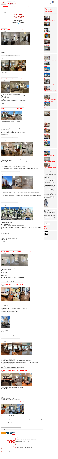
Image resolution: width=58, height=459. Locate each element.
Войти (45, 226)
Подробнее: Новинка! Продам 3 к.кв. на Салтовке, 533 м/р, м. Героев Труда (10, 311)
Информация (26, 6)
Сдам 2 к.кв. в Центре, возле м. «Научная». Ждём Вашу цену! (49, 128)
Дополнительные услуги (30, 6)
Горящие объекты (5, 6)
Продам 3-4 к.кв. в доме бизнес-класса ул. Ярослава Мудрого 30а (13, 339)
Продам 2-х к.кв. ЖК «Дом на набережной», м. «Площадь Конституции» (14, 29)
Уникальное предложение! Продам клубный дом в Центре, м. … (49, 107)
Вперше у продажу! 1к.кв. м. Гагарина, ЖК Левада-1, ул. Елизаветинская (14, 312)
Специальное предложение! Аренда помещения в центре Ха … (50, 167)
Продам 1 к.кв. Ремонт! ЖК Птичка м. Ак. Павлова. (50, 60)
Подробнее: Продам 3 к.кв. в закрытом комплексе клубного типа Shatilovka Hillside (10, 171)
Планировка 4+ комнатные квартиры (48, 11)
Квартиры (13, 6)
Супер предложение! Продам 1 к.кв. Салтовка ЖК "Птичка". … (50, 90)
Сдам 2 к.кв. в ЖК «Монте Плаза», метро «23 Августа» (49, 116)
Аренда (23, 6)
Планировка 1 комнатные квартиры (47, 9)
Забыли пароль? (46, 228)
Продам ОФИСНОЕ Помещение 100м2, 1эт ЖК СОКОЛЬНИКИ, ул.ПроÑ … (49, 161)
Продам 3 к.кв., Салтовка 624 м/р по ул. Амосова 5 (50, 20)
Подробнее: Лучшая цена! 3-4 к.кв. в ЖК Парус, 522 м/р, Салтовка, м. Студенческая (11, 399)
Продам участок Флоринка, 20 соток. (48, 101)
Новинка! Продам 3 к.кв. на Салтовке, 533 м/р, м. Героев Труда (12, 284)
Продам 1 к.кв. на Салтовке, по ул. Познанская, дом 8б (49, 51)
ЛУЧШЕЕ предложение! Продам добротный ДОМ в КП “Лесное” (12, 108)
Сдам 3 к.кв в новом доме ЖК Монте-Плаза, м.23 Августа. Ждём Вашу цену (14, 401)
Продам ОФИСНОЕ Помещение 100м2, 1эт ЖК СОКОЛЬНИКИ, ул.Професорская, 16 (16, 251)
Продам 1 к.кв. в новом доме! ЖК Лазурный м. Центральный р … (49, 72)
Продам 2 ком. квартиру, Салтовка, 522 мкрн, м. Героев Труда (12, 56)
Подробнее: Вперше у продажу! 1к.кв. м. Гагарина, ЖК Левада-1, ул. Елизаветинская (11, 338)
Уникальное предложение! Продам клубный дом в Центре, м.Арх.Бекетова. (15, 203)
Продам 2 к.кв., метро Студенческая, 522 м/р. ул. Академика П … (49, 33)
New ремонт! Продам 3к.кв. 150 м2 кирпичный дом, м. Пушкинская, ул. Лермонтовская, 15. (18, 78)
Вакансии (35, 6)
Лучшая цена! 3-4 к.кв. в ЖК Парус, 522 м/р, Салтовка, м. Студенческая (14, 370)
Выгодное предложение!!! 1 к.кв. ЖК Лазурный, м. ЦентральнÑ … (49, 84)
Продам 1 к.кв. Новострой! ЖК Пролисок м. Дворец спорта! (49, 66)
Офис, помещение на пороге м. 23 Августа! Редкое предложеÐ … (49, 146)
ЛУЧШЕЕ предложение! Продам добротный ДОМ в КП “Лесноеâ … (50, 99)
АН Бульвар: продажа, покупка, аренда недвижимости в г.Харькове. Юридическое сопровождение (50, 8)
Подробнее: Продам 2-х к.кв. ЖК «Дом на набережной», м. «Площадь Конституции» (11, 55)
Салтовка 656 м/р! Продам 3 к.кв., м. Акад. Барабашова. (49, 39)
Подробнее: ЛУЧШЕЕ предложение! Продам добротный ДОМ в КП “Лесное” (10, 137)
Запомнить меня (46, 225)
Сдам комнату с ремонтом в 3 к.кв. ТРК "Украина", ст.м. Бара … (48, 140)
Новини (2, 10)
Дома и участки (16, 6)
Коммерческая (20, 6)
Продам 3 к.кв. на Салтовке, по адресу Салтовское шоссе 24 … (48, 45)
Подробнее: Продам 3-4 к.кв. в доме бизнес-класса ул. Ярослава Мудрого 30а (10, 368)
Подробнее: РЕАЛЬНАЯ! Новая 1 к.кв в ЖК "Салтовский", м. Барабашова (10, 202)
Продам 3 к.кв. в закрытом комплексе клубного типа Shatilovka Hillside (14, 138)
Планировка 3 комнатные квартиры (47, 10)
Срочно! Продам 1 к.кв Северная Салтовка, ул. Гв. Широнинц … (50, 27)
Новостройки (9, 6)
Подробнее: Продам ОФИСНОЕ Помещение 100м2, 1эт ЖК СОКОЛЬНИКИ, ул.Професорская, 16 (12, 282)
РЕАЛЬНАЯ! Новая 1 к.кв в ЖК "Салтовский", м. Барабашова (12, 172)
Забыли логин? (45, 227)
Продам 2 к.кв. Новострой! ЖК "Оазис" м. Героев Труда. (49, 78)
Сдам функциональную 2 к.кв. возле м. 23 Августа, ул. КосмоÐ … (49, 134)
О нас (2, 6)
